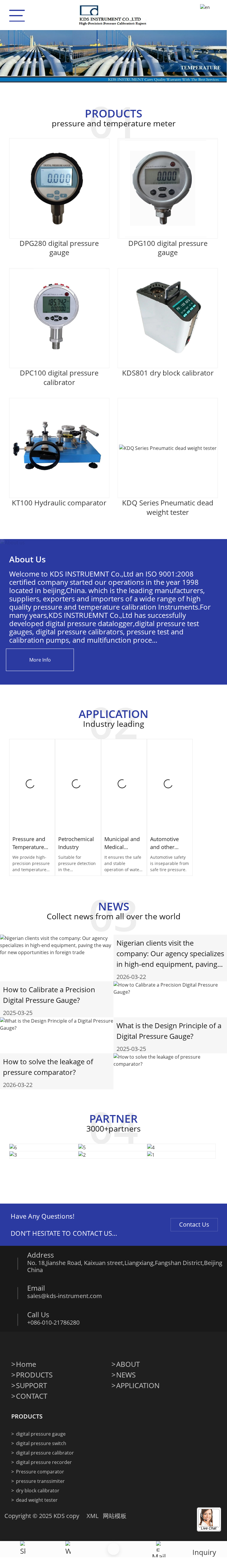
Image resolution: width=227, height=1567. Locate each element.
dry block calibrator (37, 1490)
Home (26, 1364)
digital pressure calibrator (45, 1453)
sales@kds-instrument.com (64, 1296)
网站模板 (115, 1516)
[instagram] (53, 1345)
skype (68, 1561)
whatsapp (22, 1561)
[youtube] (65, 1345)
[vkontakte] (90, 1345)
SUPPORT (31, 1385)
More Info (40, 660)
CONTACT (31, 1396)
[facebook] (16, 1345)
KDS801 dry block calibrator (168, 373)
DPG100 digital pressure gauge (167, 247)
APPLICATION (138, 1385)
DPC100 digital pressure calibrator (59, 377)
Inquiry (204, 1552)
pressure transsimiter (40, 1481)
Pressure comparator (40, 1471)
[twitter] (28, 1345)
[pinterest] (78, 1345)
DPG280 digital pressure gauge (59, 247)
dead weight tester (37, 1500)
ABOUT (128, 1364)
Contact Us (194, 1224)
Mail (159, 1556)
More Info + (32, 791)
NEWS (126, 1375)
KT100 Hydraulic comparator (59, 502)
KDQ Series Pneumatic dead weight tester (167, 507)
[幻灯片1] (113, 49)
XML (92, 1516)
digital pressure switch (41, 1443)
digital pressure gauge (41, 1434)
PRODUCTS (34, 1375)
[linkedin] (41, 1345)
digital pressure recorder (44, 1462)
